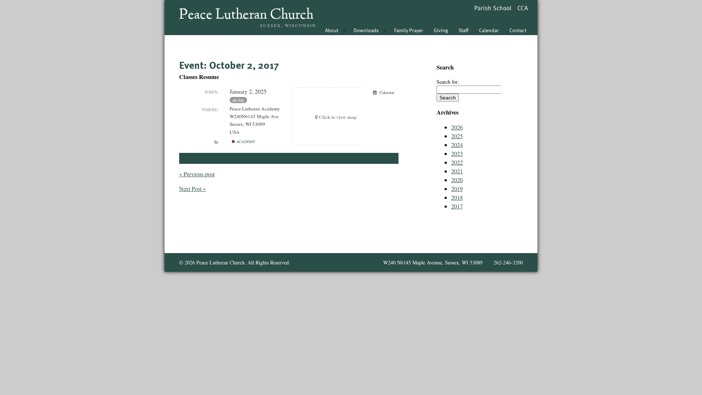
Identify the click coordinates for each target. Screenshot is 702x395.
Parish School (493, 7)
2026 (457, 127)
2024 (457, 144)
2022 (457, 162)
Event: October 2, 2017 (229, 64)
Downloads (366, 30)
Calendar (489, 30)
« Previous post (197, 174)
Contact (517, 30)
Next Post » (192, 188)
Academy (245, 141)
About (331, 30)
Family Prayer (408, 30)
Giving (441, 30)
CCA (522, 7)
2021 (457, 171)
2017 (457, 206)
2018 (457, 197)
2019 (457, 188)
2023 (457, 153)
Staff (463, 30)
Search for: (448, 81)
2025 (457, 136)
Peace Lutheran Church (246, 15)
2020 (457, 180)
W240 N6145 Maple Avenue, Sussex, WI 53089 (433, 262)
